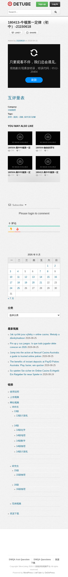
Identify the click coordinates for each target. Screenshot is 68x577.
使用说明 (14, 391)
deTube (38, 573)
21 (41, 282)
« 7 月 (11, 298)
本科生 (15, 407)
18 (18, 282)
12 (26, 277)
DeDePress (50, 573)
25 (18, 288)
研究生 (15, 466)
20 (33, 282)
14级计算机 (22, 451)
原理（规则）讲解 (15, 117)
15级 (16, 470)
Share (33, 33)
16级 (16, 484)
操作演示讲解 (30, 117)
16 (55, 277)
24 (11, 288)
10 (11, 277)
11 (18, 277)
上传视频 (14, 397)
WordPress (28, 573)
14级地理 (20, 435)
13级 (16, 411)
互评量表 (16, 97)
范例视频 (16, 503)
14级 (16, 425)
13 (33, 277)
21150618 (20, 41)
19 (26, 282)
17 (11, 282)
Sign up (42, 4)
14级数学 (20, 440)
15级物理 (12, 110)
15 (48, 277)
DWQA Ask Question (19, 559)
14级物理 (20, 446)
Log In (55, 4)
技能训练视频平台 (43, 566)
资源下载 (14, 513)
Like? (18, 33)
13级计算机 (22, 415)
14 (41, 277)
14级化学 (20, 430)
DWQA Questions (42, 559)
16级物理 (20, 489)
